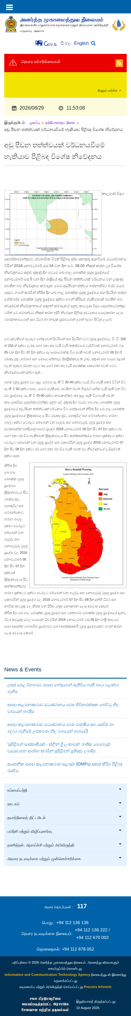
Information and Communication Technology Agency (47, 974)
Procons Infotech (98, 987)
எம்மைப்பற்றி (17, 790)
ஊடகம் (13, 804)
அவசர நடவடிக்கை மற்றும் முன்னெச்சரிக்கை (44, 859)
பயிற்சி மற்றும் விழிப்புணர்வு (29, 831)
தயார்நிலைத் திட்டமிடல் (26, 818)
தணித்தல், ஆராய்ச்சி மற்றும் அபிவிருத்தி (40, 845)
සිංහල (67, 43)
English (81, 43)
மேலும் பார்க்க (107, 90)
